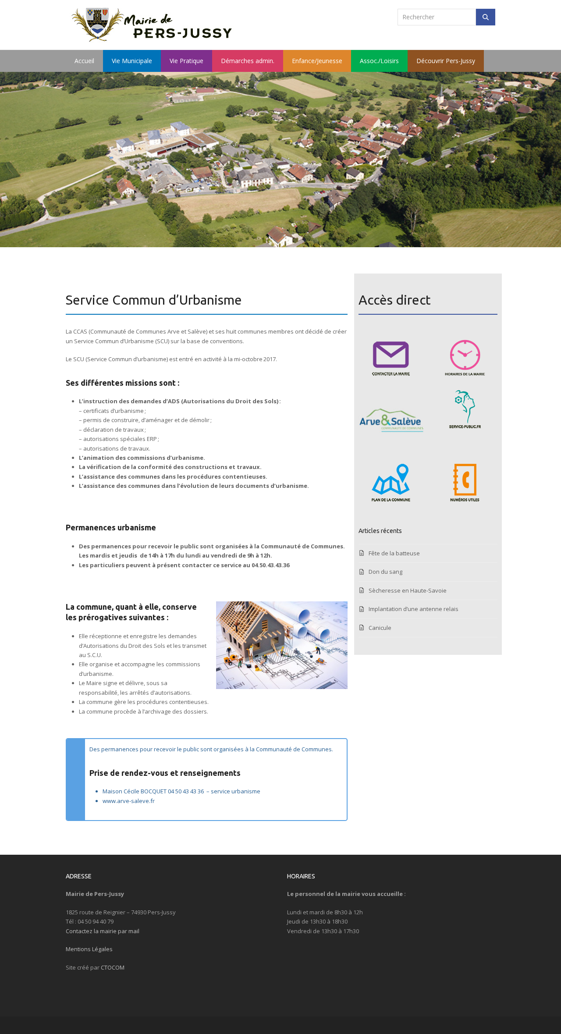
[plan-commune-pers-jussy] (391, 483)
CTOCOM (112, 967)
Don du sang (385, 572)
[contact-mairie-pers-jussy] (391, 357)
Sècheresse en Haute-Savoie (408, 590)
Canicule (380, 628)
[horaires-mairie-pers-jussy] (465, 357)
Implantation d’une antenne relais (413, 609)
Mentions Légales (89, 949)
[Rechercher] (485, 17)
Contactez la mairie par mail (102, 931)
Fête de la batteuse (394, 553)
